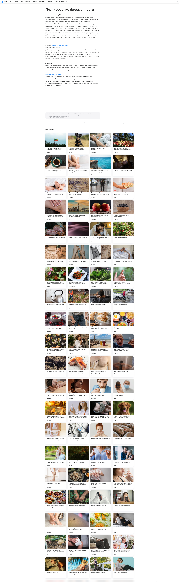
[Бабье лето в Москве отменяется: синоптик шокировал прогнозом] (100, 188)
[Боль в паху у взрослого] (123, 567)
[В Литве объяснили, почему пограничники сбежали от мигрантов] (55, 143)
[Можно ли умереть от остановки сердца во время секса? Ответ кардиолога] (55, 188)
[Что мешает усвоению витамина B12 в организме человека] (55, 344)
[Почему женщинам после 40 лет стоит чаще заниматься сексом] (78, 567)
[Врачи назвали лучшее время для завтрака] (123, 322)
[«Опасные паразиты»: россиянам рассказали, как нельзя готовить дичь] (55, 232)
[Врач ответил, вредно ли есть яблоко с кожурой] (100, 210)
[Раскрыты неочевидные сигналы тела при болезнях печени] (78, 165)
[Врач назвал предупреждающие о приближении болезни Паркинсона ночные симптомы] (100, 545)
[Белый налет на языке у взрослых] (100, 433)
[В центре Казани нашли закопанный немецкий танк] (100, 255)
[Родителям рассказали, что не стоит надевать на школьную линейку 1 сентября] (123, 545)
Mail (2, 581)
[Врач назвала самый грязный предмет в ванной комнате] (123, 366)
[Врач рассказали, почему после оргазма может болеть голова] (55, 255)
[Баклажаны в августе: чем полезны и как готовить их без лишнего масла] (78, 277)
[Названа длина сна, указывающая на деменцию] (123, 165)
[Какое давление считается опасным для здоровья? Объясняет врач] (78, 433)
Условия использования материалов (134, 581)
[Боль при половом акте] (123, 523)
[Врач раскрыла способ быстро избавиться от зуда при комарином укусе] (78, 523)
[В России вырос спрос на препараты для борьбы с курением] (100, 456)
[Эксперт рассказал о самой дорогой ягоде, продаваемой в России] (55, 277)
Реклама (12, 581)
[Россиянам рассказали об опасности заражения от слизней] (55, 411)
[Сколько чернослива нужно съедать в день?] (123, 210)
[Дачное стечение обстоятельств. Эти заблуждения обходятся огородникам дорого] (78, 299)
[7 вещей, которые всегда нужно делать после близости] (100, 232)
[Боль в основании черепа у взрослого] (100, 299)
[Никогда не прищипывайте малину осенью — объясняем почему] (123, 232)
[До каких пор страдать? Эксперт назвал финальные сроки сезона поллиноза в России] (55, 456)
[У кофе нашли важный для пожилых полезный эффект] (55, 165)
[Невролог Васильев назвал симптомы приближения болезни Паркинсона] (100, 567)
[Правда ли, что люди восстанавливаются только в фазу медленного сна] (55, 567)
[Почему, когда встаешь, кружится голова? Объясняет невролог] (78, 232)
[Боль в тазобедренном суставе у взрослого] (78, 322)
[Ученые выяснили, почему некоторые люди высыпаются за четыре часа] (100, 500)
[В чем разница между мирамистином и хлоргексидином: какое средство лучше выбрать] (123, 389)
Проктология (56, 5)
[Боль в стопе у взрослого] (55, 523)
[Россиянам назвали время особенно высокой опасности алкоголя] (100, 344)
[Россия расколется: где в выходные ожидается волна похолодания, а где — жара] (78, 143)
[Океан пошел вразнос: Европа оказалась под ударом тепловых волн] (100, 165)
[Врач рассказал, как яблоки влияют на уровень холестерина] (123, 143)
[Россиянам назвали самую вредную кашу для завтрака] (55, 322)
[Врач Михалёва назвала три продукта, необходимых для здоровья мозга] (78, 366)
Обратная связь (146, 581)
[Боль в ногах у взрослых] (55, 478)
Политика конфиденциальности (170, 581)
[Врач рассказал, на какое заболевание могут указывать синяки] (78, 255)
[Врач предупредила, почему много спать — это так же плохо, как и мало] (123, 255)
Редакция (124, 581)
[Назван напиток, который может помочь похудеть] (78, 344)
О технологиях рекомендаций (156, 581)
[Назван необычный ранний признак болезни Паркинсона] (123, 277)
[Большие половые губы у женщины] (100, 143)
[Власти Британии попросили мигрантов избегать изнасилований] (78, 210)
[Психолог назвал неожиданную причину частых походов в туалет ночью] (55, 433)
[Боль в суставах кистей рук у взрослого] (100, 478)
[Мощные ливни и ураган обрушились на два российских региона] (123, 299)
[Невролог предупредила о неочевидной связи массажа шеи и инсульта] (55, 389)
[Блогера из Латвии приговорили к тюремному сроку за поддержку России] (100, 411)
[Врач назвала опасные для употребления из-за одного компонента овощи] (100, 277)
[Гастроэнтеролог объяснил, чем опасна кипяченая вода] (55, 299)
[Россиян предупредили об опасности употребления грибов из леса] (78, 478)
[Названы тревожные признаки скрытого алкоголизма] (123, 500)
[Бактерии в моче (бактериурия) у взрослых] (78, 545)
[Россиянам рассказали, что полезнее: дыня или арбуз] (100, 523)
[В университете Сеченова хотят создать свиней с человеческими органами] (123, 433)
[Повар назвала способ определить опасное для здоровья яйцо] (123, 188)
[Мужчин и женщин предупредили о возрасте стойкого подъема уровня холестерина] (123, 456)
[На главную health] (7, 1)
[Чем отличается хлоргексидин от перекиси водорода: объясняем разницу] (78, 411)
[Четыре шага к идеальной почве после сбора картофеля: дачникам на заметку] (55, 366)
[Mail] (2, 1)
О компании (6, 581)
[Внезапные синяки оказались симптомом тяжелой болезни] (55, 210)
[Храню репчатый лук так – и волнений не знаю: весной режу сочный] (55, 545)
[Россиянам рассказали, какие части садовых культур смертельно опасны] (78, 500)
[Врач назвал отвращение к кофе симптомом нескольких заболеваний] (100, 389)
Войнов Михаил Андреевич (60, 45)
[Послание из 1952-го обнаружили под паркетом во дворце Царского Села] (78, 188)
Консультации (48, 5)
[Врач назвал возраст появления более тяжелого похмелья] (123, 344)
